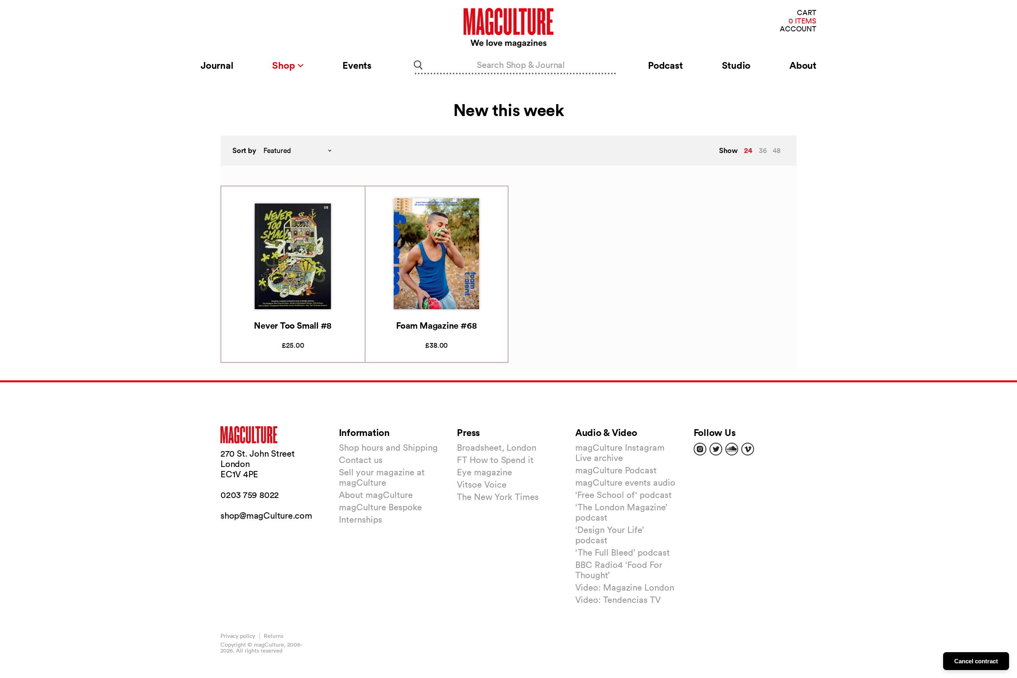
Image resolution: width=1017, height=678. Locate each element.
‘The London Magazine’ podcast (621, 512)
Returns (273, 635)
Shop (284, 65)
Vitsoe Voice (482, 484)
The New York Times (498, 497)
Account (798, 29)
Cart (806, 13)
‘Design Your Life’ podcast (609, 535)
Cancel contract (976, 661)
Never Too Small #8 (293, 325)
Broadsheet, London (496, 447)
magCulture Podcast (616, 470)
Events (356, 65)
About (802, 65)
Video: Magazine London (624, 587)
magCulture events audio (625, 482)
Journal (217, 65)
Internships (360, 519)
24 (748, 150)
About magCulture (376, 495)
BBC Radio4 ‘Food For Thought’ (618, 570)
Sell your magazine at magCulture (382, 477)
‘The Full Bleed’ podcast (622, 552)
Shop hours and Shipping (388, 447)
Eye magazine (484, 472)
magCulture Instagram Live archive (620, 452)
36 (763, 150)
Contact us (361, 460)
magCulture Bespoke (380, 507)
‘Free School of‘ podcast (623, 495)
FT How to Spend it (495, 460)
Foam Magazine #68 (436, 325)
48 (777, 150)
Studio (736, 65)
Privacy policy (237, 635)
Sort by (244, 150)
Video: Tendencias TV (618, 600)
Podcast (665, 65)
